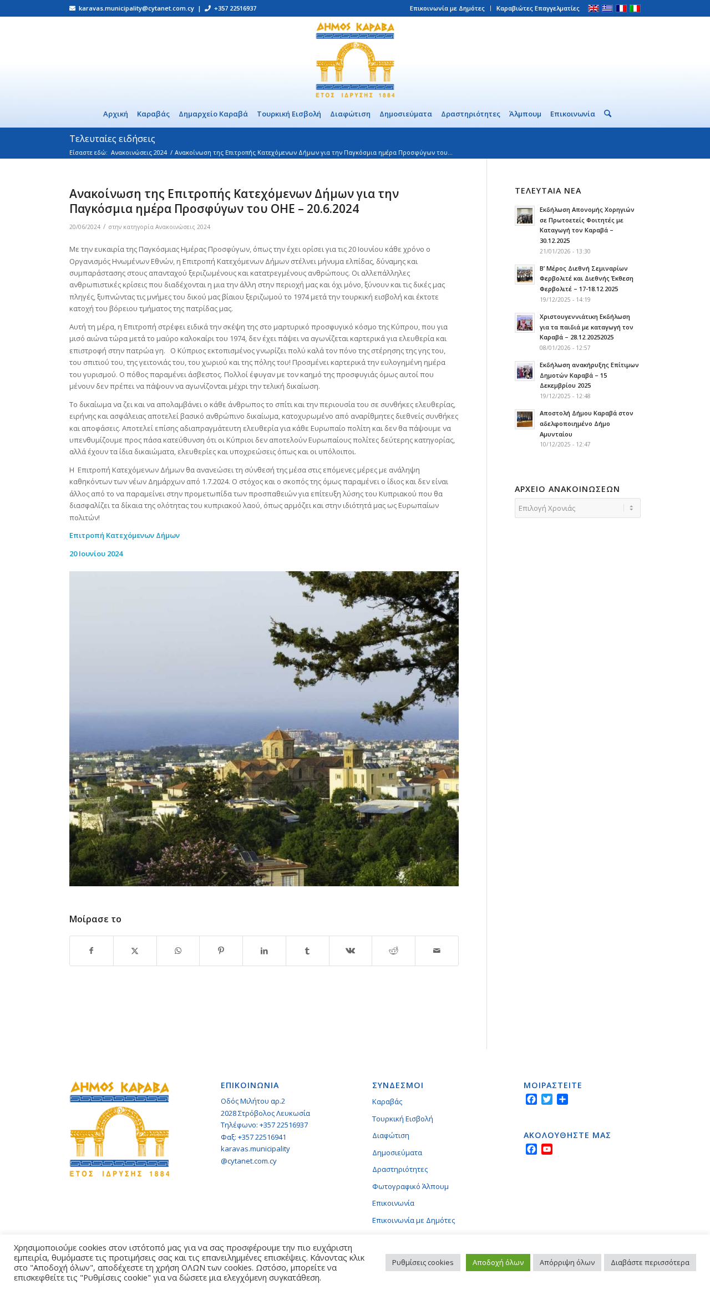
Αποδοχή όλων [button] (498, 1262)
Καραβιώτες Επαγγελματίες (538, 8)
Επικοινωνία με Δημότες (447, 8)
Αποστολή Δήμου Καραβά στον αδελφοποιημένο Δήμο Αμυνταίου (586, 423)
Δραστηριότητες (400, 1169)
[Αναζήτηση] (605, 114)
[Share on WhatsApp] (178, 950)
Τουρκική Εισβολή (402, 1119)
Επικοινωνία (393, 1203)
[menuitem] (447, 8)
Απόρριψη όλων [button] (567, 1262)
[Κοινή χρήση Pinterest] (221, 950)
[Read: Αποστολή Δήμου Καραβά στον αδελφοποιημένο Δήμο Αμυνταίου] (525, 419)
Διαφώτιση (390, 1135)
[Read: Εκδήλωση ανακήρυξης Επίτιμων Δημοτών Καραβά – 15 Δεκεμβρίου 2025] (525, 371)
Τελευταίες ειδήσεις (112, 139)
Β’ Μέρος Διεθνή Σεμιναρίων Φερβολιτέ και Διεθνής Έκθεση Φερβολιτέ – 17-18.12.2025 (586, 278)
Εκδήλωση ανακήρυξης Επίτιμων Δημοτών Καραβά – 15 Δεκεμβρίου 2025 (589, 375)
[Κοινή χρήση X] (135, 950)
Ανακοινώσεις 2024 (182, 227)
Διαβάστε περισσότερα (650, 1262)
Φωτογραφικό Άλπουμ (410, 1186)
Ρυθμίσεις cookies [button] (423, 1262)
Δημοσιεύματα (397, 1152)
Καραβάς (387, 1101)
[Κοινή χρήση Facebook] (91, 950)
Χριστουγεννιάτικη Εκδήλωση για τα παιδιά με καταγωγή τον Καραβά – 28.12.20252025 (586, 327)
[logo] (355, 58)
